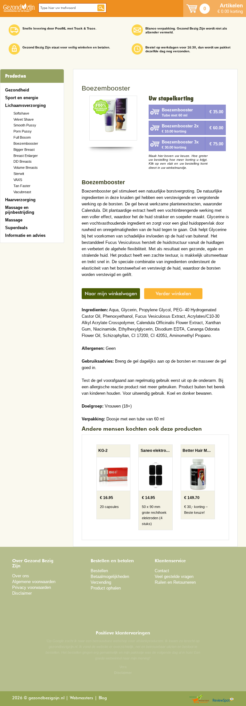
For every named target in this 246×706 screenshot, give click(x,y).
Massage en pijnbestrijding (19, 210)
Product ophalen (106, 588)
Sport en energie (21, 97)
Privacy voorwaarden (31, 587)
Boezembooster (25, 143)
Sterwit (18, 174)
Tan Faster (21, 186)
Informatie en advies (25, 235)
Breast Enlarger (25, 156)
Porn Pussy (22, 131)
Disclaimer (22, 593)
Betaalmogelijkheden (110, 576)
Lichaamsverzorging (25, 105)
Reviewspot (223, 699)
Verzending (101, 582)
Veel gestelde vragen (174, 576)
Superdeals (16, 227)
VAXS (17, 180)
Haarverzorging (20, 199)
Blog (103, 698)
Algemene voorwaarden (33, 581)
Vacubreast (22, 192)
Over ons (20, 575)
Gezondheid (17, 90)
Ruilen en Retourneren (175, 582)
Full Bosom (22, 137)
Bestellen (99, 570)
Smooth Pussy (24, 125)
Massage (13, 220)
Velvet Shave (23, 119)
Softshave (21, 113)
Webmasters (81, 698)
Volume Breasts (25, 167)
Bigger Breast (24, 149)
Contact (162, 570)
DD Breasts (22, 161)
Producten (15, 76)
